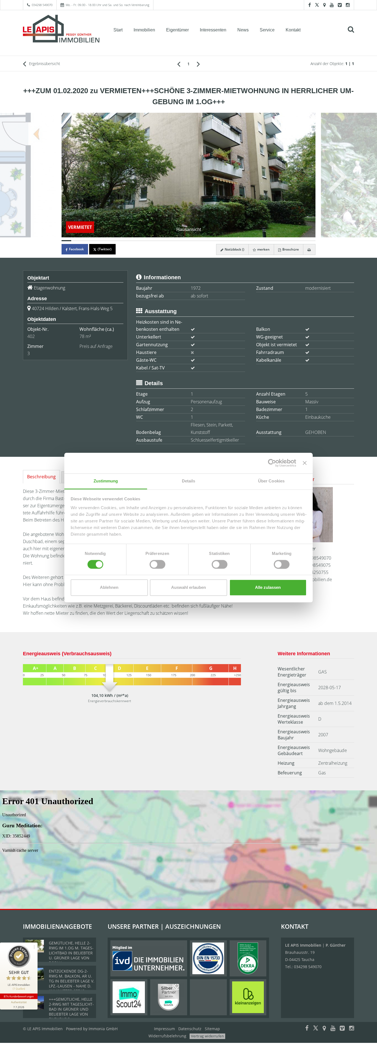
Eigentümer (177, 30)
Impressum (164, 1028)
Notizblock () (234, 249)
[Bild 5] (105, 240)
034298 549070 (42, 5)
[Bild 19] (242, 240)
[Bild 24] (291, 240)
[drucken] (309, 249)
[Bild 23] (281, 240)
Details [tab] (188, 481)
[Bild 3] (86, 240)
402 (31, 336)
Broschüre (290, 249)
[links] (178, 63)
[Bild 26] (310, 240)
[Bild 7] (125, 240)
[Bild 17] (222, 240)
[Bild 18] (232, 240)
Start (118, 30)
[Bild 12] (174, 240)
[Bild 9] (144, 240)
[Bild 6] (115, 240)
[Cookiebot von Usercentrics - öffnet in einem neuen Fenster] (272, 463)
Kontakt (293, 30)
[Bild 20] (252, 240)
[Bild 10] (154, 240)
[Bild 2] (76, 240)
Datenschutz (189, 1028)
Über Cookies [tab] (271, 481)
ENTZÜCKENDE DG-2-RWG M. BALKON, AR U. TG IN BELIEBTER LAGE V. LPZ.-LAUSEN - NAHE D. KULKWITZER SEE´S (71, 981)
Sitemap (212, 1028)
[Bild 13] (184, 240)
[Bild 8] (135, 240)
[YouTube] (332, 5)
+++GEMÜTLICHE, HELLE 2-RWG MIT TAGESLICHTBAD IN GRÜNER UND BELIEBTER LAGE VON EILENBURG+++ (71, 1009)
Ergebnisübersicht (44, 63)
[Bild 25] (301, 240)
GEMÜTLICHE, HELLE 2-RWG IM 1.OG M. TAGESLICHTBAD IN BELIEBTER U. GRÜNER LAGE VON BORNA (71, 952)
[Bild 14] (193, 240)
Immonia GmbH (103, 1028)
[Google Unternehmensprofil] (324, 5)
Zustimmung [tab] (106, 481)
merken (263, 249)
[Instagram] (348, 5)
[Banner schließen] (305, 463)
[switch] (157, 564)
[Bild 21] (262, 240)
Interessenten (213, 30)
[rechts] (198, 63)
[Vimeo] (340, 5)
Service (267, 30)
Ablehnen (109, 587)
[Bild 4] (95, 240)
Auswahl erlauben (188, 587)
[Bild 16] (213, 240)
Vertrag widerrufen (207, 1035)
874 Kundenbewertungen (19, 996)
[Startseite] (61, 29)
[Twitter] (317, 5)
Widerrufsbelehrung (167, 1035)
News (243, 30)
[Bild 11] (164, 240)
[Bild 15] (203, 240)
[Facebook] (309, 5)
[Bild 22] (271, 240)
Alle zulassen (268, 587)
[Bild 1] (66, 240)
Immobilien (144, 30)
